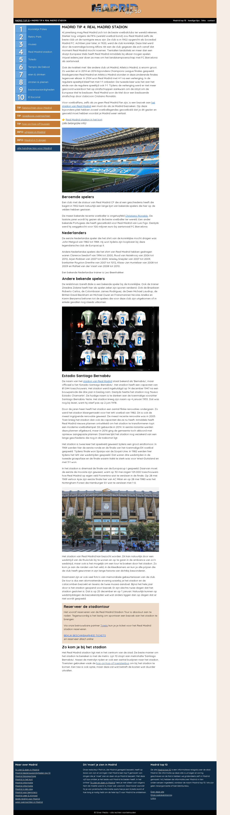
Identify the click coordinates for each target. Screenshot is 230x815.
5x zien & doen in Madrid (27, 769)
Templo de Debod (39, 67)
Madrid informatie (24, 782)
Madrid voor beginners (26, 792)
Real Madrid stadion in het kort (84, 119)
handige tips (194, 20)
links (203, 20)
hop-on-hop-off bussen (36, 123)
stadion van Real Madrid (97, 381)
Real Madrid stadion (40, 51)
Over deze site (157, 791)
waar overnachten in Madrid (29, 802)
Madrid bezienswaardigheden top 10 (32, 772)
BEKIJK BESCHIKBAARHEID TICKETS (85, 635)
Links (153, 798)
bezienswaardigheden (41, 89)
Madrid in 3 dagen (35, 140)
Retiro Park (34, 36)
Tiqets (104, 625)
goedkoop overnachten (36, 115)
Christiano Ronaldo (136, 215)
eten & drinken (36, 74)
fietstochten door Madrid (37, 107)
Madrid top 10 (179, 20)
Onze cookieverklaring (161, 795)
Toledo (32, 59)
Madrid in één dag (24, 789)
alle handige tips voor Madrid (34, 148)
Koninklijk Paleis (37, 29)
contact (211, 20)
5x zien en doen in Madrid (102, 782)
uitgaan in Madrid (34, 132)
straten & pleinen (38, 82)
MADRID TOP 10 (22, 20)
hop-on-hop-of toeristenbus (112, 663)
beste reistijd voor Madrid (27, 798)
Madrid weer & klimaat (26, 795)
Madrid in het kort (24, 779)
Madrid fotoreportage (25, 776)
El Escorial (34, 97)
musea (32, 44)
